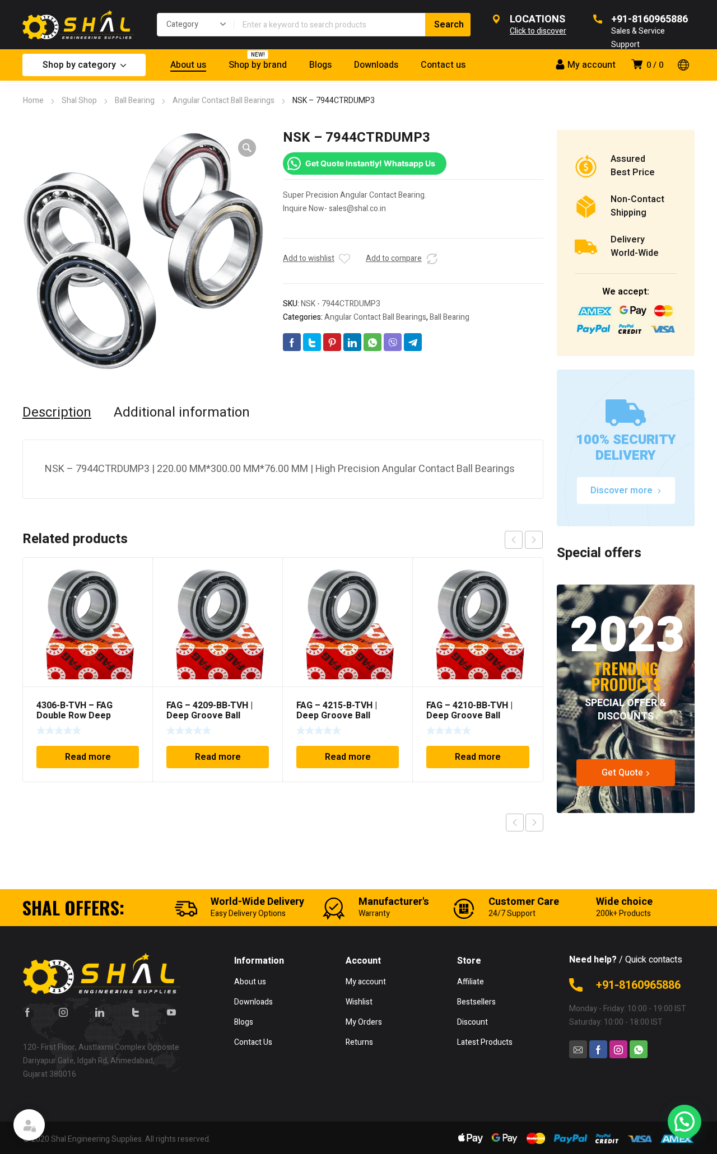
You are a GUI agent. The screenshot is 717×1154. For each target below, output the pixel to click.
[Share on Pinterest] (332, 342)
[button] (247, 148)
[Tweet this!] (312, 342)
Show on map (47, 1096)
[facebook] (27, 1012)
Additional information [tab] (182, 413)
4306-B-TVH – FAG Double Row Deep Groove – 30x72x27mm (84, 715)
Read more (88, 757)
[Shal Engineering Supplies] (78, 24)
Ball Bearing (135, 100)
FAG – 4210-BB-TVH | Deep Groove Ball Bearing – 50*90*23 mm (475, 715)
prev (514, 540)
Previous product (515, 822)
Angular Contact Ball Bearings (223, 100)
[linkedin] (100, 1012)
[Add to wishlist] (344, 258)
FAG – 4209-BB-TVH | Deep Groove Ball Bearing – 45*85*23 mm (216, 715)
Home (33, 100)
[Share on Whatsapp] (372, 342)
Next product (534, 822)
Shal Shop (79, 100)
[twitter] (136, 1012)
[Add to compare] (431, 258)
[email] (578, 1049)
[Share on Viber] (393, 342)
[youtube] (171, 1012)
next (534, 540)
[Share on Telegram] (413, 342)
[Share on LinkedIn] (352, 342)
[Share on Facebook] (292, 342)
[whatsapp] (639, 1049)
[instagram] (63, 1012)
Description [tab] (56, 413)
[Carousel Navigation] (524, 540)
